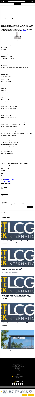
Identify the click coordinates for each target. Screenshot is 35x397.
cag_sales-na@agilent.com (9, 179)
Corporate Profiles (4, 212)
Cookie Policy (13, 393)
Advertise (17, 360)
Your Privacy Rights (17, 371)
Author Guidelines (17, 362)
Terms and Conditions (17, 370)
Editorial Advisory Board (17, 364)
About (17, 359)
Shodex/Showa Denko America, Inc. (6, 196)
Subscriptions (17, 369)
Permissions (17, 368)
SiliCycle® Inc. (20, 196)
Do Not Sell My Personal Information (17, 366)
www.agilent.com (24, 30)
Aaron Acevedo (5, 243)
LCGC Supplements (4, 14)
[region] (17, 392)
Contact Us (17, 363)
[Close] (34, 390)
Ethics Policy (17, 365)
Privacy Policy (17, 367)
